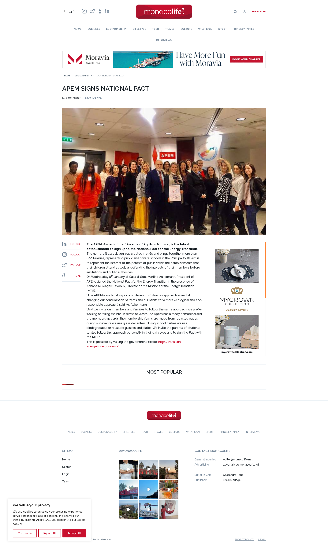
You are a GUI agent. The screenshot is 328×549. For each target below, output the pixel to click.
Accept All (74, 533)
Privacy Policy (244, 539)
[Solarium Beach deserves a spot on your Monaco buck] (148, 489)
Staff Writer (73, 98)
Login (65, 474)
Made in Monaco (101, 539)
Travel (169, 29)
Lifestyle (139, 29)
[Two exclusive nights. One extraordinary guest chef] (128, 469)
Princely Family (243, 29)
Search (66, 466)
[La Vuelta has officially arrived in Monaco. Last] (148, 469)
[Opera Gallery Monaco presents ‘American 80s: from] (168, 509)
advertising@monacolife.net (241, 464)
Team (65, 481)
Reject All (49, 533)
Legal (262, 539)
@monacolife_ (131, 451)
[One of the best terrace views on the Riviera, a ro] (168, 489)
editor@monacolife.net (238, 459)
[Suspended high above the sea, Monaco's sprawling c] (128, 509)
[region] (49, 520)
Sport (222, 29)
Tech (155, 29)
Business (94, 29)
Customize (25, 533)
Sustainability (116, 29)
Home (66, 459)
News (77, 29)
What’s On (205, 29)
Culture (186, 29)
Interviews (164, 39)
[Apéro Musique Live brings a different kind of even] (128, 489)
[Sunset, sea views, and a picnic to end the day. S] (168, 469)
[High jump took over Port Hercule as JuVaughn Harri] (148, 509)
